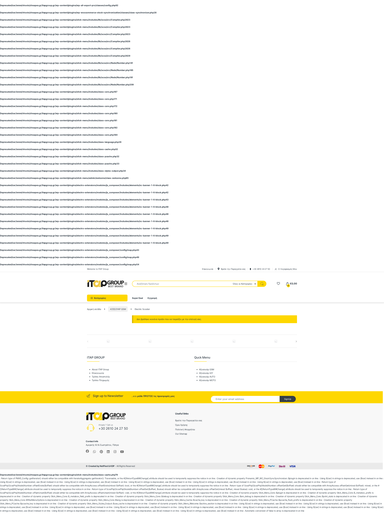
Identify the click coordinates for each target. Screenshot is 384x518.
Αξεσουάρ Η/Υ (206, 373)
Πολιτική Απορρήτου (185, 429)
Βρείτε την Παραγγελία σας (188, 420)
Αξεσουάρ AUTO (207, 376)
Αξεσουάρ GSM (206, 369)
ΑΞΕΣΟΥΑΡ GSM (118, 309)
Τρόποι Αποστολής (101, 376)
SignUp (287, 399)
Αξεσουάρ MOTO (207, 380)
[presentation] (296, 341)
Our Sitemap (181, 433)
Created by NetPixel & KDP (101, 466)
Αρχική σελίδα (94, 309)
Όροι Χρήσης (181, 425)
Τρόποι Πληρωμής (100, 380)
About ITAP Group (100, 369)
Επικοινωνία (98, 373)
